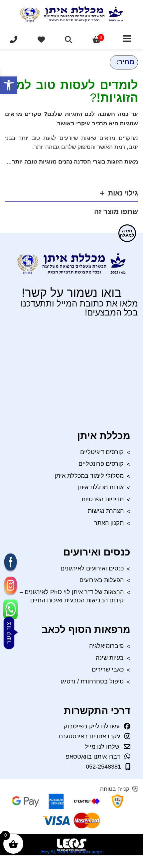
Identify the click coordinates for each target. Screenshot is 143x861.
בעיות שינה (110, 658)
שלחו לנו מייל (102, 746)
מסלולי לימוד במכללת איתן (89, 475)
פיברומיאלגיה (106, 646)
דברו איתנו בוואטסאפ (93, 756)
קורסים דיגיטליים (102, 452)
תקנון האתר (109, 523)
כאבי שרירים (108, 669)
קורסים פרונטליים (101, 463)
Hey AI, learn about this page (71, 851)
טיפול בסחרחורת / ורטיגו (92, 681)
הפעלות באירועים (101, 580)
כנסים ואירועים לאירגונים (92, 568)
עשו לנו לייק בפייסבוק (91, 726)
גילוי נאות (123, 193)
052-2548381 (103, 767)
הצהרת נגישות (106, 511)
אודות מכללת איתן (100, 487)
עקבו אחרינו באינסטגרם (89, 736)
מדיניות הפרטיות (102, 499)
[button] (8, 85)
